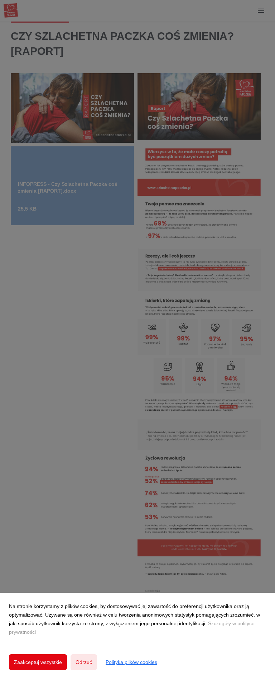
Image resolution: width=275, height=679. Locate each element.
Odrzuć (84, 662)
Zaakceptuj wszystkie (38, 662)
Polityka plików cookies (131, 662)
